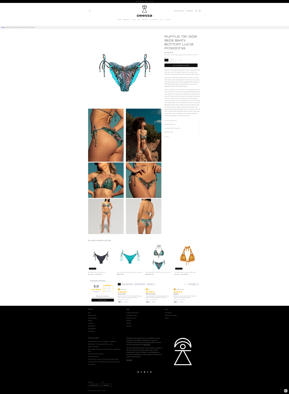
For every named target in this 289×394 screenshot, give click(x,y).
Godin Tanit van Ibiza (93, 346)
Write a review (102, 300)
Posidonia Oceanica (93, 356)
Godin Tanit (146, 344)
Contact (90, 320)
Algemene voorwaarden (171, 315)
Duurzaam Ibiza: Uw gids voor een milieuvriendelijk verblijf (103, 359)
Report (126, 301)
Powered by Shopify (101, 390)
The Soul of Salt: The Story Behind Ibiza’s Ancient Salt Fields (104, 361)
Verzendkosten (179, 54)
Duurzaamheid (91, 328)
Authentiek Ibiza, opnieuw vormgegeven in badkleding (102, 341)
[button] (89, 10)
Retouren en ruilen (131, 318)
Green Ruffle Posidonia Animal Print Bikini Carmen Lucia (158, 272)
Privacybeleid (168, 312)
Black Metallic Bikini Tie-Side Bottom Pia (97, 272)
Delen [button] (167, 136)
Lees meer (129, 360)
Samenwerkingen (92, 318)
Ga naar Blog (91, 364)
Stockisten (129, 326)
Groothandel (91, 331)
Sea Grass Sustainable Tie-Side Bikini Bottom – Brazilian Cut (130, 272)
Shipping (128, 320)
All (119, 284)
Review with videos (140, 284)
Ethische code (92, 315)
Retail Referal (91, 326)
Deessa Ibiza (94, 390)
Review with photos (127, 284)
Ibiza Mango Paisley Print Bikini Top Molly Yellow (185, 272)
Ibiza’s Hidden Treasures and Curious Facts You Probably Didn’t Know (104, 350)
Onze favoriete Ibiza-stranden (96, 354)
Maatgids (128, 323)
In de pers (90, 323)
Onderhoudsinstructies (132, 312)
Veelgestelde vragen (131, 315)
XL (181, 60)
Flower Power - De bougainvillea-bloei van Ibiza (100, 344)
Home (3, 27)
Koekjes (167, 318)
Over (89, 312)
